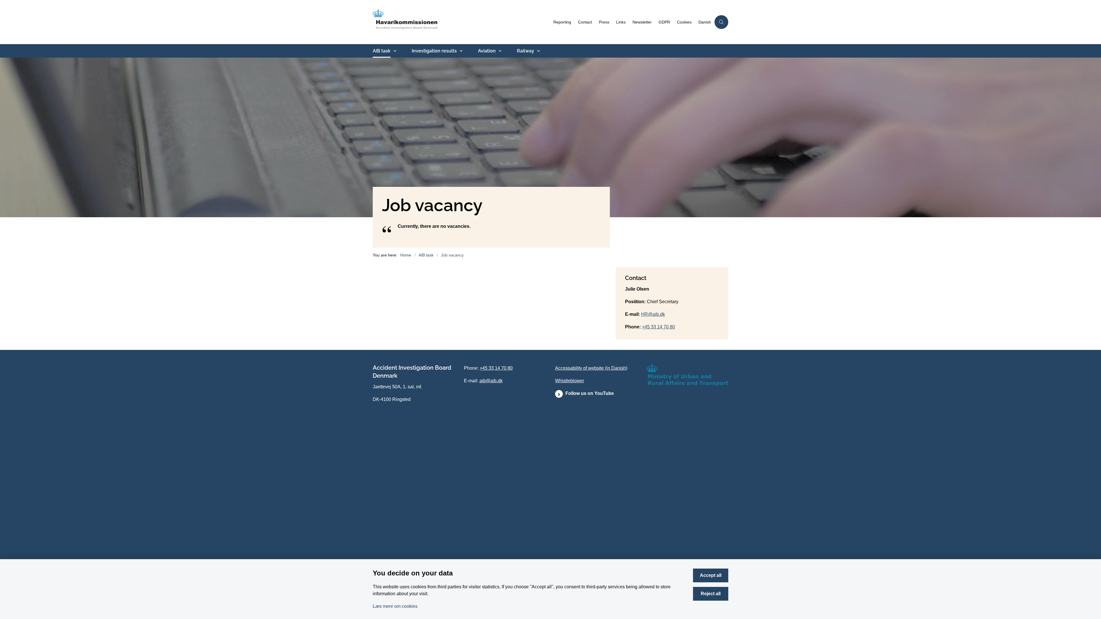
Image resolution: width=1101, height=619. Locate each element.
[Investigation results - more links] (460, 51)
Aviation (487, 51)
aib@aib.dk (491, 380)
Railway (525, 51)
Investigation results (434, 51)
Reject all (711, 593)
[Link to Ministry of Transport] (687, 375)
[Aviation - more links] (499, 51)
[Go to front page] (461, 22)
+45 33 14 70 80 (658, 326)
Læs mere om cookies (395, 606)
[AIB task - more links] (394, 51)
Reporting (562, 22)
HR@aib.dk (653, 314)
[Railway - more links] (538, 51)
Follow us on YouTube (589, 393)
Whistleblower (569, 380)
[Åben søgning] (721, 22)
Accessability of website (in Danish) (591, 368)
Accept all (710, 575)
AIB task (382, 51)
